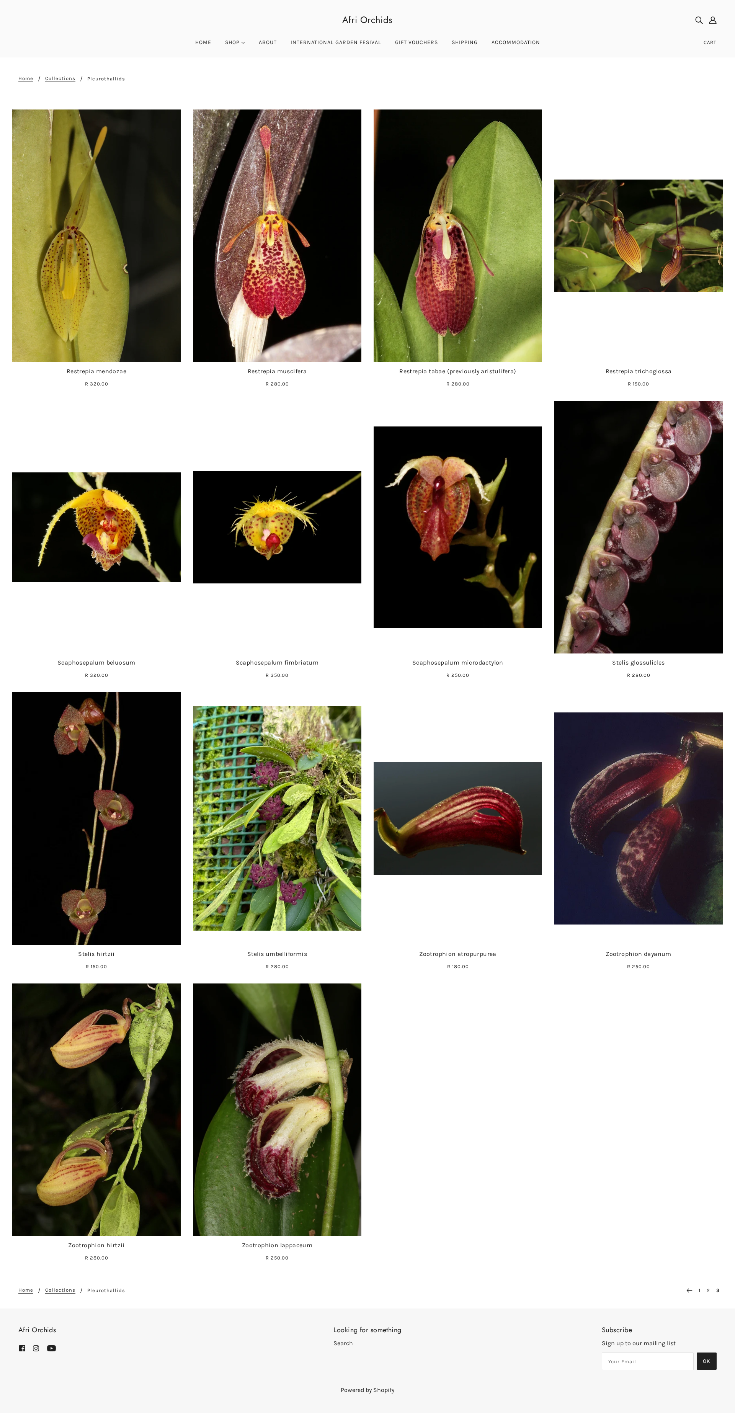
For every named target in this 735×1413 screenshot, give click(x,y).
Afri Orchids (367, 19)
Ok (706, 1361)
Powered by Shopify (367, 1389)
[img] (699, 20)
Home (25, 78)
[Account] (713, 20)
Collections (60, 78)
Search (343, 1343)
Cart (710, 42)
